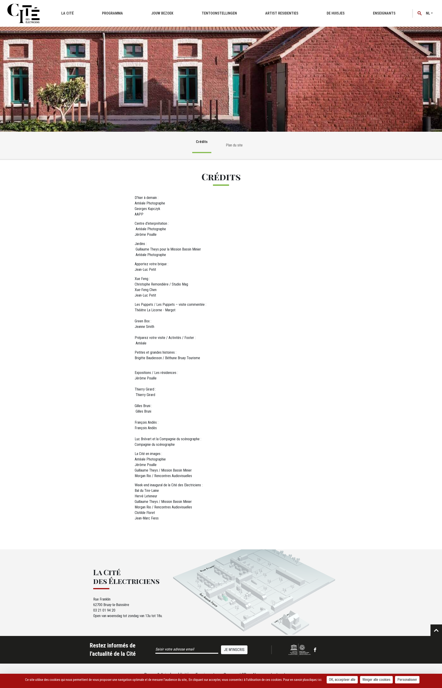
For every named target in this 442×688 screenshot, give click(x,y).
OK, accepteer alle (342, 679)
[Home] (23, 13)
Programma (112, 13)
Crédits (202, 142)
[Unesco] (299, 649)
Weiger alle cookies (376, 679)
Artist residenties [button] (281, 13)
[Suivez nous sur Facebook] (315, 650)
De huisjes (336, 13)
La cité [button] (67, 13)
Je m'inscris (234, 649)
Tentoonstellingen (219, 13)
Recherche (420, 13)
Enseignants (384, 13)
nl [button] (428, 13)
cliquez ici (314, 680)
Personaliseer (407, 679)
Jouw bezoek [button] (162, 13)
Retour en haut (436, 630)
